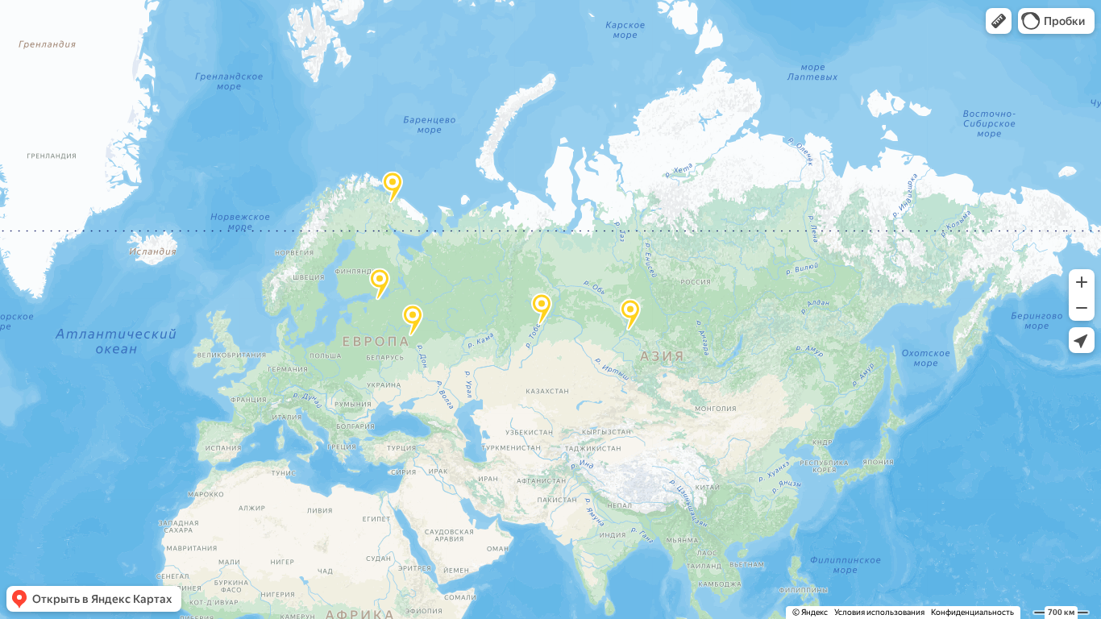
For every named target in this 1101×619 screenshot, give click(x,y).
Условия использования (879, 612)
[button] (999, 21)
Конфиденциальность (972, 612)
